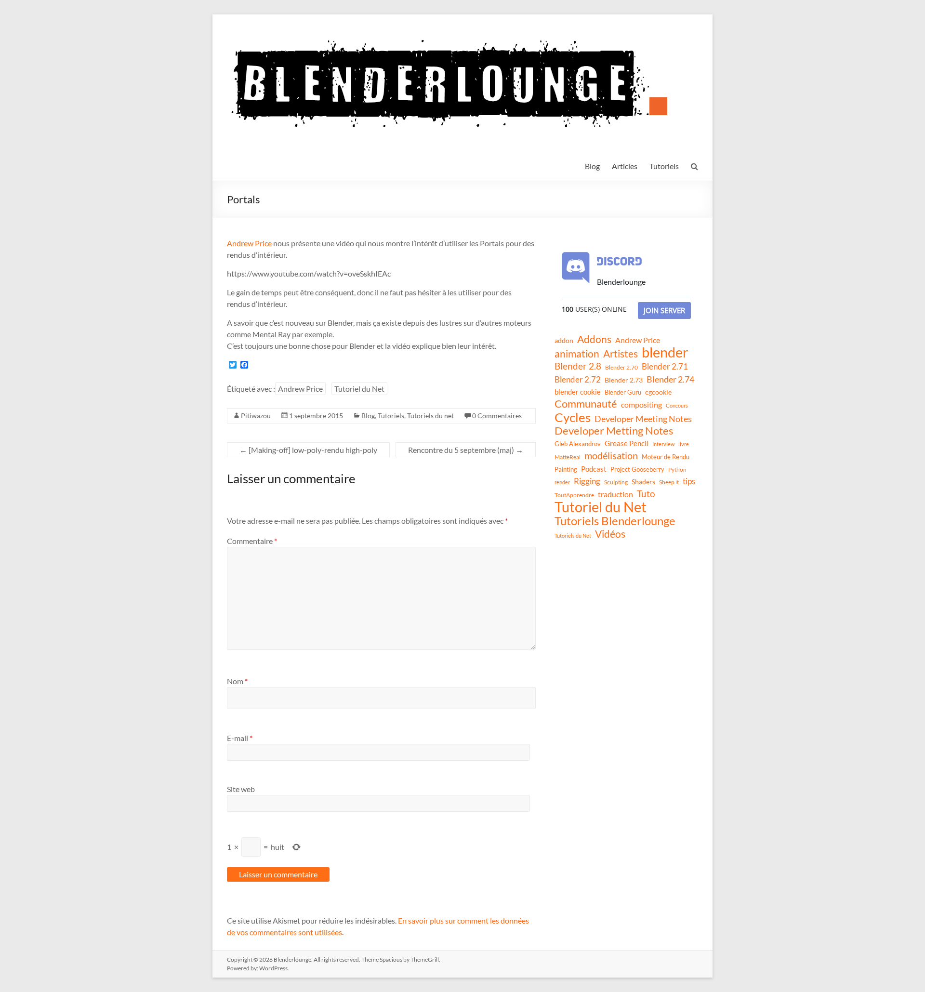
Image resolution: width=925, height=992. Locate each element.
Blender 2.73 (624, 380)
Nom (237, 681)
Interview (663, 444)
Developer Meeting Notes (643, 418)
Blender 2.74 (670, 379)
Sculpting (616, 482)
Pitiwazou (256, 415)
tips (689, 481)
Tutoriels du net (430, 415)
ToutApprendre (574, 495)
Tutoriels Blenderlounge (615, 521)
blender (665, 352)
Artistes (620, 353)
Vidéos (610, 534)
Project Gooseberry (637, 469)
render (562, 482)
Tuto (646, 493)
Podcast (594, 468)
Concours (677, 405)
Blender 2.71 (665, 366)
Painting (566, 469)
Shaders (643, 481)
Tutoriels (664, 166)
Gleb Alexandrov (578, 444)
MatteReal (568, 457)
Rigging (587, 481)
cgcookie (658, 392)
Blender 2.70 (621, 367)
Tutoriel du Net (359, 388)
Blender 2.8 (578, 366)
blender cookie (578, 391)
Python (677, 469)
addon (564, 340)
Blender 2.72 (578, 379)
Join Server (664, 310)
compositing (641, 404)
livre (683, 444)
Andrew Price (249, 243)
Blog (592, 166)
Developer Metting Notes (614, 430)
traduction (615, 494)
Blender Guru (623, 392)
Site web (241, 789)
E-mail (239, 737)
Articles (624, 166)
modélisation (611, 455)
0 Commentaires (497, 415)
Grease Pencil (626, 443)
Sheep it (669, 482)
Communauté (586, 404)
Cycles (573, 417)
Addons (594, 339)
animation (577, 353)
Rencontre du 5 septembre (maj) (465, 449)
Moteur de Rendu (665, 457)
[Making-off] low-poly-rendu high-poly (308, 449)
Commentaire (252, 540)
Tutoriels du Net (573, 535)
